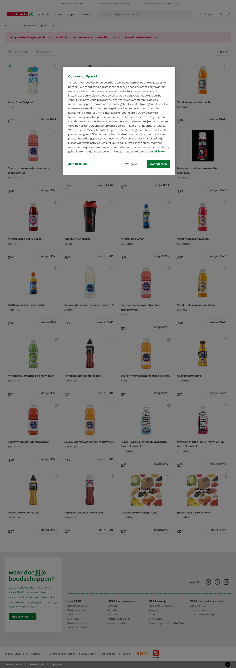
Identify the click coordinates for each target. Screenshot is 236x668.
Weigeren (132, 164)
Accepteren (158, 164)
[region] (119, 121)
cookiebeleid (157, 151)
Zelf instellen (77, 164)
